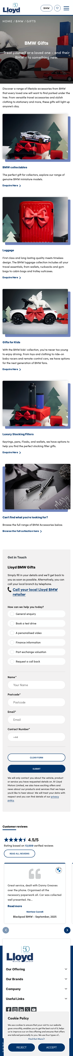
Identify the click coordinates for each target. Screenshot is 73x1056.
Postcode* (14, 694)
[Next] (67, 930)
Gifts (31, 21)
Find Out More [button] (35, 1038)
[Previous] (6, 930)
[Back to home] (12, 8)
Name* (12, 677)
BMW (20, 21)
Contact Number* (19, 729)
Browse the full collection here (21, 531)
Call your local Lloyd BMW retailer (35, 592)
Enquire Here (10, 185)
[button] (21, 1047)
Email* (12, 711)
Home (8, 21)
